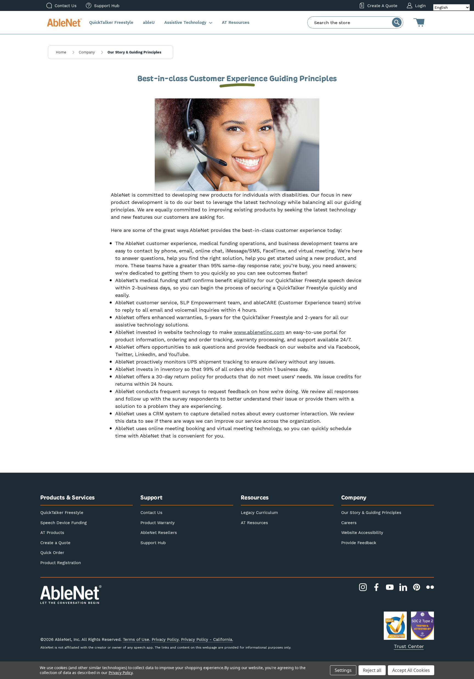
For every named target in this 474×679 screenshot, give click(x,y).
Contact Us (151, 512)
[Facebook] (376, 587)
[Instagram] (363, 587)
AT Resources (254, 522)
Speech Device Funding (63, 522)
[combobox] (355, 22)
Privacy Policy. (166, 639)
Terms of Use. (136, 639)
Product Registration (60, 562)
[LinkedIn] (403, 587)
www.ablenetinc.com (259, 332)
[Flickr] (430, 587)
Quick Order (52, 552)
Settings (343, 670)
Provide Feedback (358, 542)
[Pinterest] (417, 587)
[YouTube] (390, 587)
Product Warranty (157, 522)
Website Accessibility (362, 532)
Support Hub (153, 542)
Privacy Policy (120, 672)
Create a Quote (55, 542)
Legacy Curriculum (259, 512)
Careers (349, 522)
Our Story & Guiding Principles (371, 512)
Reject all (372, 670)
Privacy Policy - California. (207, 639)
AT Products (52, 532)
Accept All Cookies (411, 670)
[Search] (397, 22)
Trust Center (409, 646)
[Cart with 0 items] (419, 22)
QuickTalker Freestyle (61, 512)
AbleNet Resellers (158, 532)
